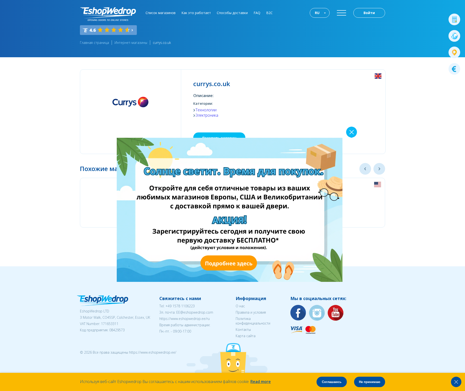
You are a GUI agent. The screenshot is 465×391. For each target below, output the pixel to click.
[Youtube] (336, 313)
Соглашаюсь (331, 382)
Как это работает (196, 12)
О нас (240, 306)
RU (317, 12)
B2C (269, 12)
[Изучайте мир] (454, 36)
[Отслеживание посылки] (454, 52)
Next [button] (379, 169)
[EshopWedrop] (108, 14)
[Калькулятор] (454, 19)
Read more (260, 381)
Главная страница (94, 42)
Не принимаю (369, 382)
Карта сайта (246, 336)
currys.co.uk (162, 42)
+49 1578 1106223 (180, 306)
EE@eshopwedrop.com (194, 312)
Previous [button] (365, 169)
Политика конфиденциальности (253, 321)
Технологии (206, 110)
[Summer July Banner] (229, 280)
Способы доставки (232, 12)
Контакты (243, 329)
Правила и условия (251, 312)
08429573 (117, 330)
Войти (369, 12)
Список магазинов (161, 12)
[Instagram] (317, 313)
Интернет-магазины (131, 42)
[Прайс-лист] (454, 69)
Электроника (206, 115)
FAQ (257, 12)
